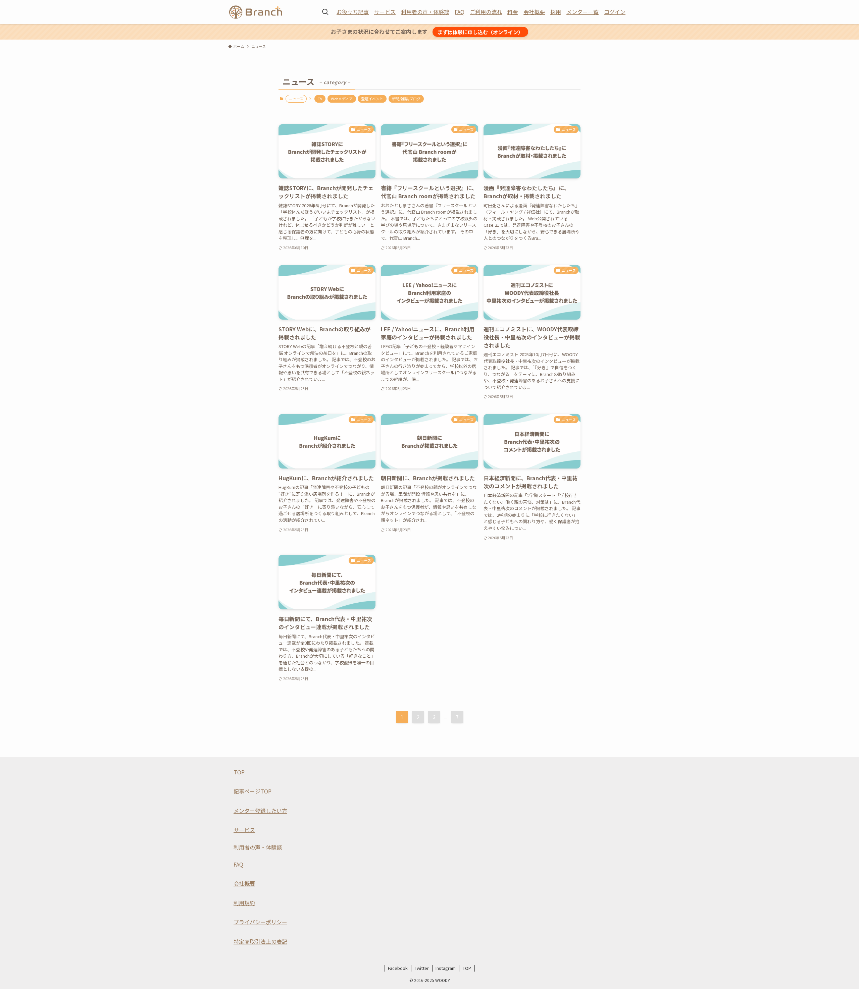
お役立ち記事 (353, 12)
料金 (512, 12)
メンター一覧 (582, 12)
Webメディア (342, 98)
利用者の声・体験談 (425, 12)
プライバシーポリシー (260, 922)
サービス (385, 12)
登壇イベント (372, 98)
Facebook (398, 968)
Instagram (446, 968)
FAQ (459, 12)
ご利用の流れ (486, 12)
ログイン (614, 12)
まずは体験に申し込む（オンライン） (480, 32)
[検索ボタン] (325, 12)
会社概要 (534, 12)
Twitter (422, 968)
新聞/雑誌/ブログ (406, 98)
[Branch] (255, 12)
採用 (555, 12)
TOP (239, 772)
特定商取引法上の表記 (260, 941)
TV (320, 98)
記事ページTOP (252, 791)
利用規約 (244, 903)
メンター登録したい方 (260, 811)
